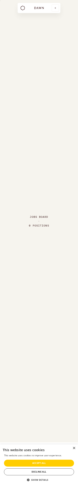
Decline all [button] (39, 471)
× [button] (74, 448)
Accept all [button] (39, 463)
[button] (39, 480)
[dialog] (39, 465)
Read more (68, 455)
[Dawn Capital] (22, 8)
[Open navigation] (55, 8)
